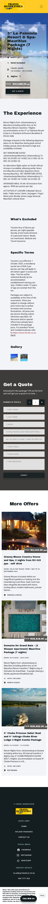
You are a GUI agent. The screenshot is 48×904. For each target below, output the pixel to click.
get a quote (18, 91)
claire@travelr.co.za (24, 873)
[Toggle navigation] (41, 6)
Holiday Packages (24, 832)
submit (24, 475)
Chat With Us (28, 898)
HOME (24, 826)
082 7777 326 (24, 878)
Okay (42, 895)
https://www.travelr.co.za (24, 333)
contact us (24, 837)
